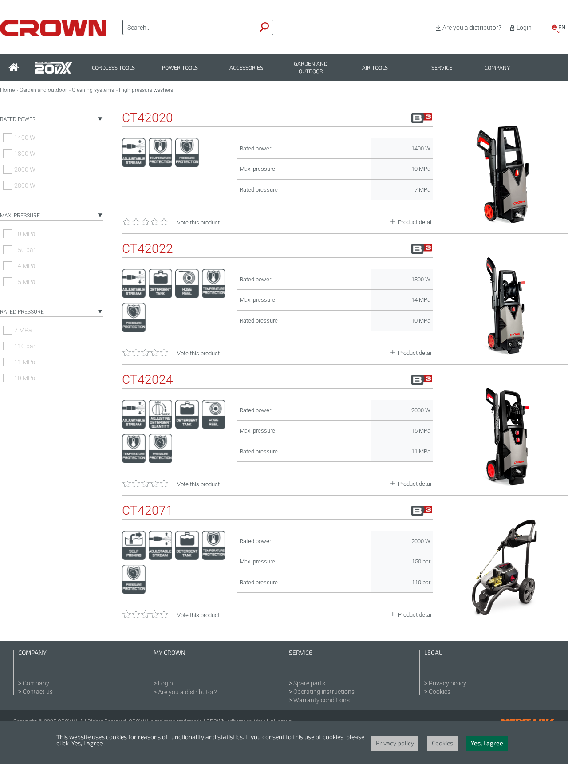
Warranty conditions (321, 700)
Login (524, 27)
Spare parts (309, 683)
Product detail (415, 222)
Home (7, 90)
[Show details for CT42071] (504, 614)
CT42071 (147, 510)
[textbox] (189, 27)
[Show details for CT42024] (504, 483)
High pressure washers (146, 90)
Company (497, 67)
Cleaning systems (93, 90)
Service (441, 67)
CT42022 (147, 249)
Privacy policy (447, 683)
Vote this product (198, 222)
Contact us (38, 692)
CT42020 (147, 118)
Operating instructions (324, 692)
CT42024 (147, 380)
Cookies (439, 692)
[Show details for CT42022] (504, 352)
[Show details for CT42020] (504, 221)
